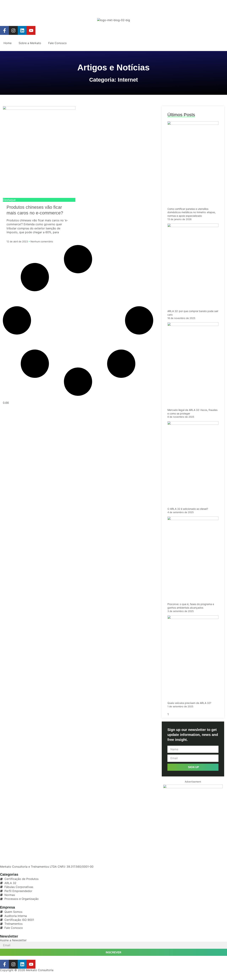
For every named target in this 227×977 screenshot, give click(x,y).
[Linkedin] (22, 30)
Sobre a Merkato (30, 43)
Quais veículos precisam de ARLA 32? (189, 702)
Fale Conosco (57, 43)
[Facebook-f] (4, 30)
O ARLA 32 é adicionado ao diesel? (187, 508)
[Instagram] (13, 30)
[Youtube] (31, 30)
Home (8, 43)
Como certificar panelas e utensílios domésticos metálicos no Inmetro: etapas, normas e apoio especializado (191, 212)
